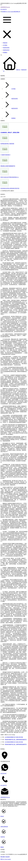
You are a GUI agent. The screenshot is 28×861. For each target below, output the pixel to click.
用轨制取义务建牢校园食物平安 (8, 166)
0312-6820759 (4, 9)
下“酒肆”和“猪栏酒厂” (6, 154)
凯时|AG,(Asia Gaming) (6, 859)
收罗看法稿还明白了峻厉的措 (7, 143)
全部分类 (2, 78)
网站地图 (3, 856)
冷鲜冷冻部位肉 (4, 826)
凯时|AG (18, 69)
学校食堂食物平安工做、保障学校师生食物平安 (16, 739)
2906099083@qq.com (5, 7)
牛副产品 (3, 836)
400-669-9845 (3, 773)
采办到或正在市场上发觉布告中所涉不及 (10, 188)
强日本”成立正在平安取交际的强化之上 (10, 177)
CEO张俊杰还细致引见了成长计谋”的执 (14, 737)
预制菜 (2, 847)
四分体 (2, 816)
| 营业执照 (7, 856)
